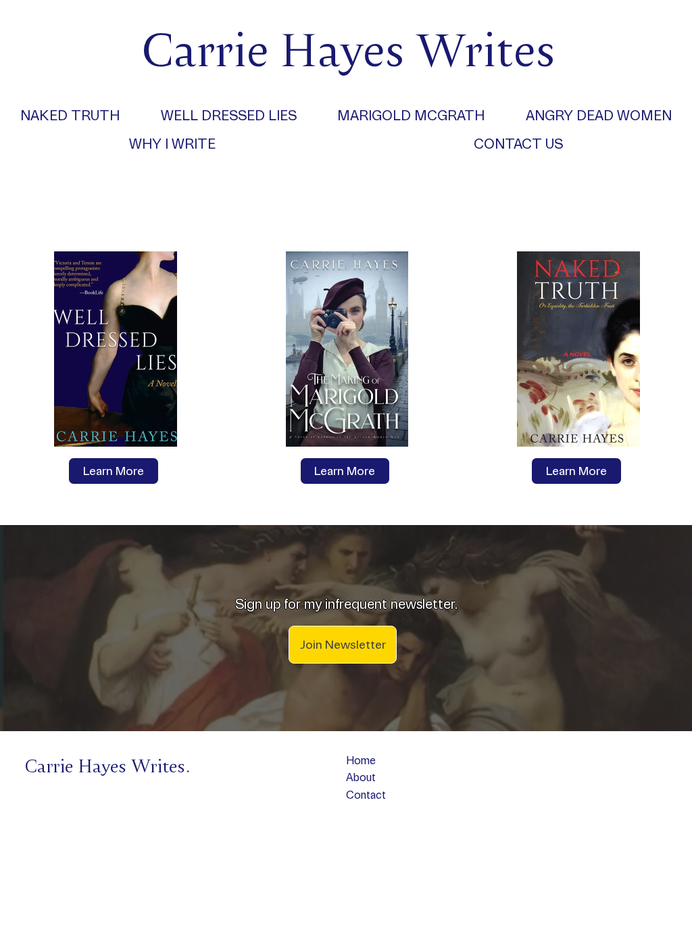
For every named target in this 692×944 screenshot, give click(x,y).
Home (361, 760)
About (361, 777)
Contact (366, 795)
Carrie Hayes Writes (348, 48)
